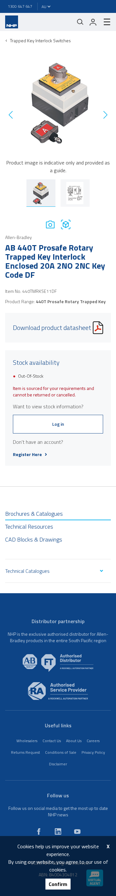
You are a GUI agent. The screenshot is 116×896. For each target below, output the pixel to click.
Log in (58, 424)
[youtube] (77, 831)
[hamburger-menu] (104, 22)
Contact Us (52, 741)
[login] (93, 22)
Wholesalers (26, 741)
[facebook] (38, 831)
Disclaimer (58, 764)
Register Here (27, 454)
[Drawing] (65, 224)
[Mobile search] (80, 22)
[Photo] (50, 224)
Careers (93, 741)
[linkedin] (58, 831)
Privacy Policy (93, 752)
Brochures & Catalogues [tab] (34, 513)
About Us (74, 741)
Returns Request (25, 752)
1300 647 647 (20, 6)
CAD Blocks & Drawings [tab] (33, 539)
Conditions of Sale (60, 752)
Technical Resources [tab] (29, 526)
